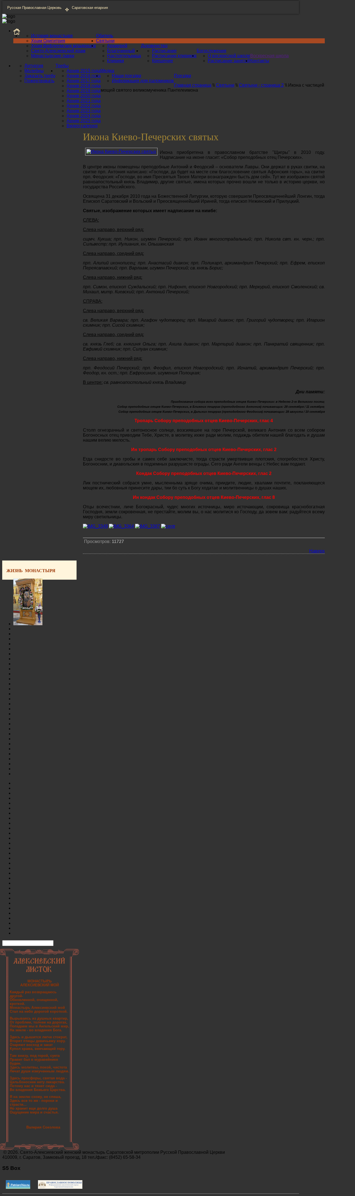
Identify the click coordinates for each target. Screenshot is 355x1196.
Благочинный (121, 50)
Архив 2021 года (84, 100)
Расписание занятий (229, 60)
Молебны (34, 70)
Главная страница (192, 85)
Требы (62, 65)
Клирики (115, 60)
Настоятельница (124, 55)
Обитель (104, 35)
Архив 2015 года (84, 70)
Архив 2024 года (84, 115)
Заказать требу (39, 75)
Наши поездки (126, 75)
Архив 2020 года (84, 95)
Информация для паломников (143, 80)
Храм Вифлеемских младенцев (63, 45)
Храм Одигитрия (48, 40)
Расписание (164, 50)
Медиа (107, 70)
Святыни (105, 40)
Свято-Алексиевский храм (58, 50)
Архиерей (117, 45)
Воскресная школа (269, 55)
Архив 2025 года (84, 120)
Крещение (162, 60)
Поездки (182, 75)
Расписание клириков (174, 55)
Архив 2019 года (84, 90)
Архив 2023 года (84, 110)
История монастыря (52, 35)
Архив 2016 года (84, 75)
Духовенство (154, 45)
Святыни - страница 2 (261, 85)
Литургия (33, 65)
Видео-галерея (82, 125)
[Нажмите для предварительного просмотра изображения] (121, 151)
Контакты (259, 60)
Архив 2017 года (84, 80)
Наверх (317, 551)
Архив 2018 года (84, 85)
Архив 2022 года (84, 105)
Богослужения (211, 50)
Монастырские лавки (52, 55)
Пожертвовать (39, 80)
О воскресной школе (229, 55)
